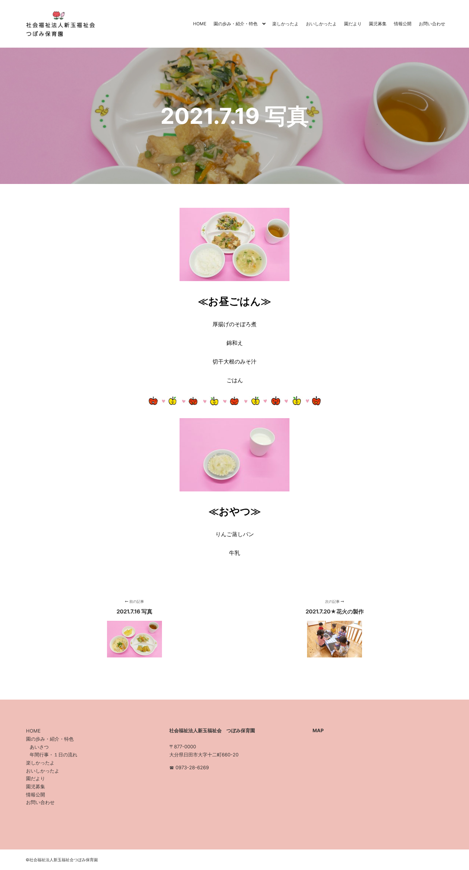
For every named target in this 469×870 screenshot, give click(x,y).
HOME (33, 731)
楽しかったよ (40, 763)
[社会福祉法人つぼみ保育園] (59, 24)
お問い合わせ (40, 802)
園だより (35, 778)
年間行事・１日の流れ (53, 754)
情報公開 (35, 794)
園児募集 (35, 786)
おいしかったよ (42, 771)
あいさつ (39, 747)
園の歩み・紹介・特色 (50, 739)
